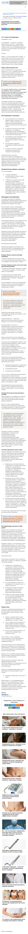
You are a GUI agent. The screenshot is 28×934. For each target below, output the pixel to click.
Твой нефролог (6, 2)
